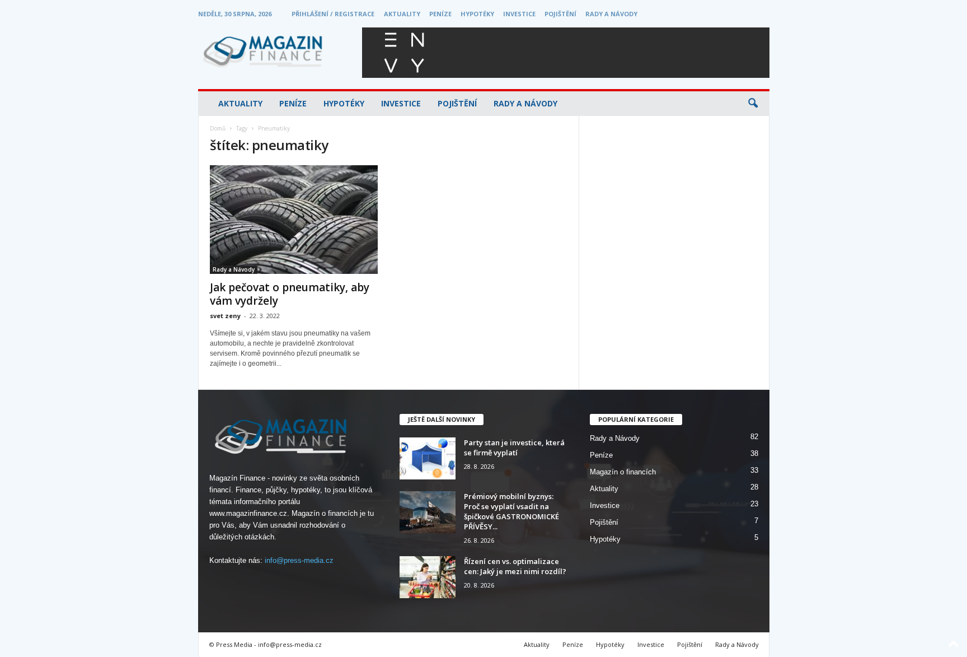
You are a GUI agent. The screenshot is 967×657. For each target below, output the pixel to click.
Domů (218, 128)
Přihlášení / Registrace (333, 14)
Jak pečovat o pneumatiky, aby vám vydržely (289, 294)
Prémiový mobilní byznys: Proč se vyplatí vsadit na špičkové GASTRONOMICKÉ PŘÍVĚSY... (511, 511)
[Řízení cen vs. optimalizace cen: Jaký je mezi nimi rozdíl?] (428, 577)
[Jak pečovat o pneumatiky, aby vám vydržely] (294, 219)
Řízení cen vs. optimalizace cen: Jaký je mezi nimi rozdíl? (515, 566)
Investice (519, 14)
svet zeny (225, 315)
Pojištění (560, 14)
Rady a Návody (611, 14)
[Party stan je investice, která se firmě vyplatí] (428, 458)
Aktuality (402, 14)
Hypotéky (477, 14)
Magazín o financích (623, 472)
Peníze (440, 14)
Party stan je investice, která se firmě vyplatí (514, 447)
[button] (752, 103)
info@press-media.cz (299, 560)
